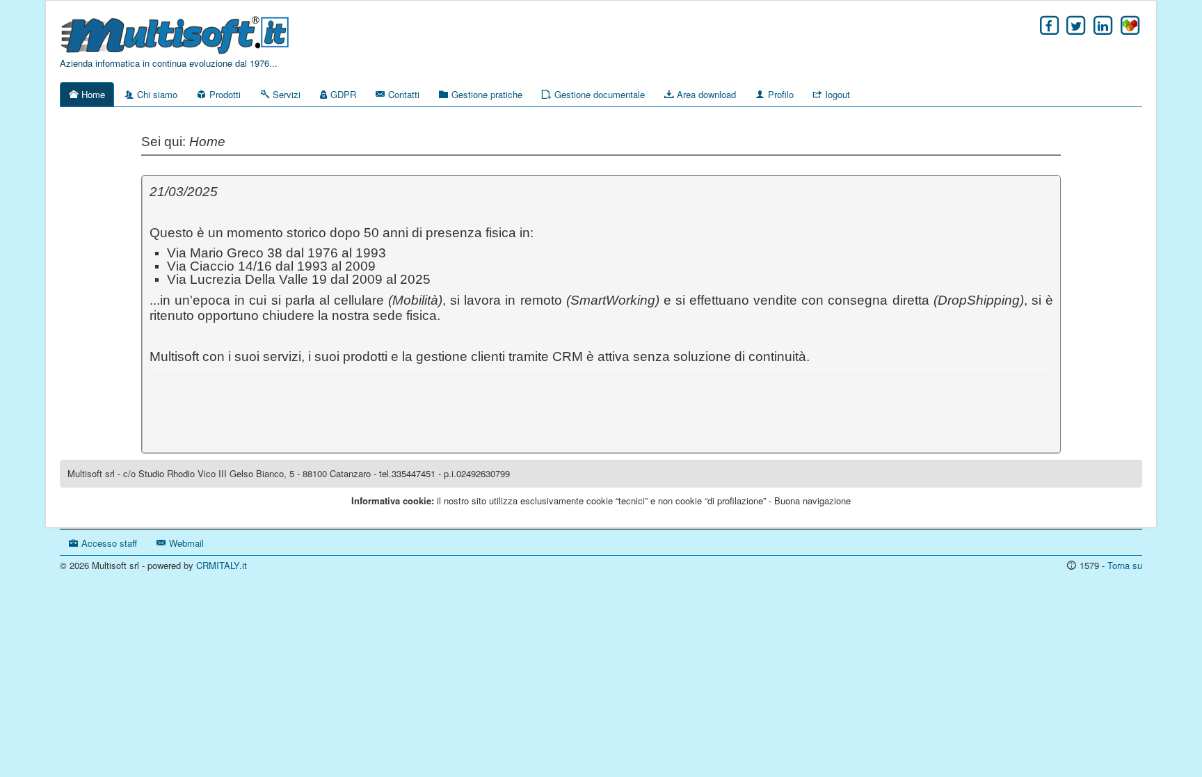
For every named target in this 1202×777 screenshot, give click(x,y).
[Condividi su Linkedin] (1103, 25)
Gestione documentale (598, 94)
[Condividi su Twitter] (1076, 25)
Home (92, 94)
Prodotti (224, 94)
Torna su (1124, 565)
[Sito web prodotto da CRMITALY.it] (1130, 25)
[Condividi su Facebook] (1049, 25)
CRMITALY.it (221, 565)
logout (836, 94)
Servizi (285, 94)
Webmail (185, 543)
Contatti (402, 94)
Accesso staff (108, 543)
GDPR (342, 94)
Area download (705, 94)
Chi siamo (155, 94)
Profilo (779, 94)
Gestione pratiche (485, 94)
